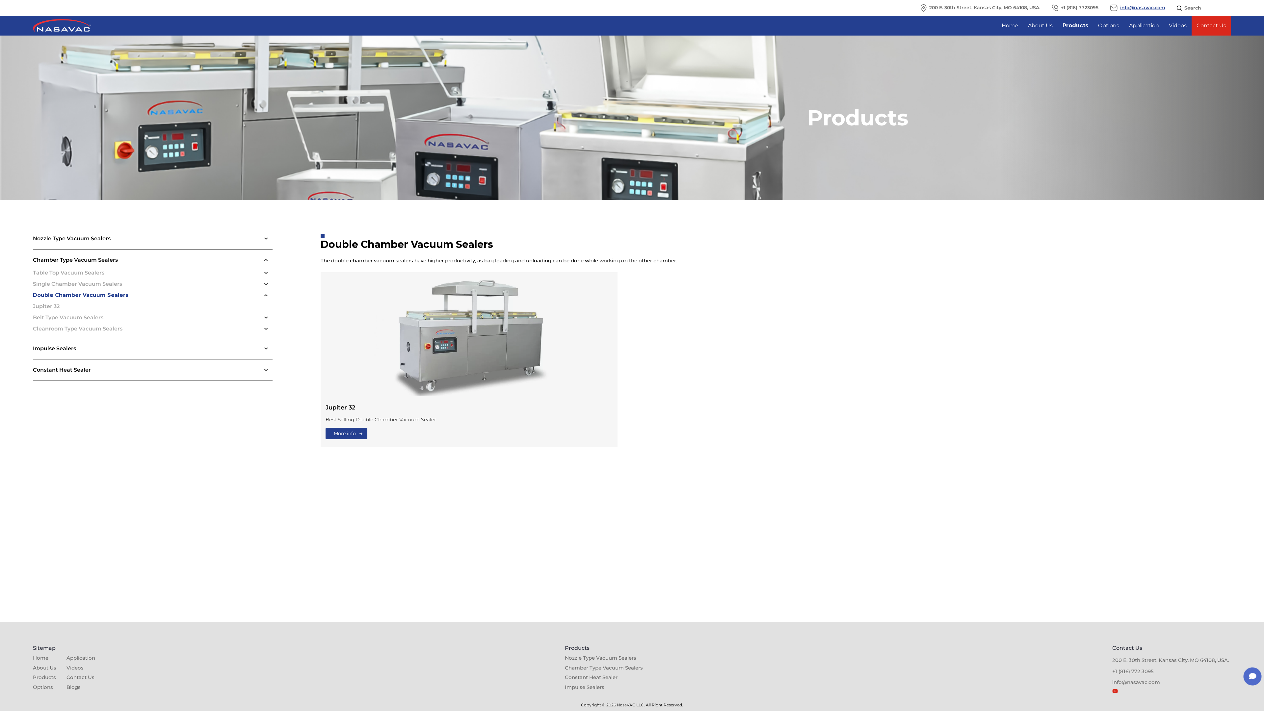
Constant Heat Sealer (591, 677)
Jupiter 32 (340, 407)
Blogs (73, 687)
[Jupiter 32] (469, 338)
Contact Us (1211, 25)
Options (1108, 25)
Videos (1178, 25)
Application (1144, 25)
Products (1075, 25)
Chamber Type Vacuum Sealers (604, 668)
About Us (1040, 25)
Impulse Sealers (584, 687)
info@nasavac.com (1142, 7)
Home (1010, 25)
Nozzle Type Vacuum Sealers (600, 658)
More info (345, 433)
